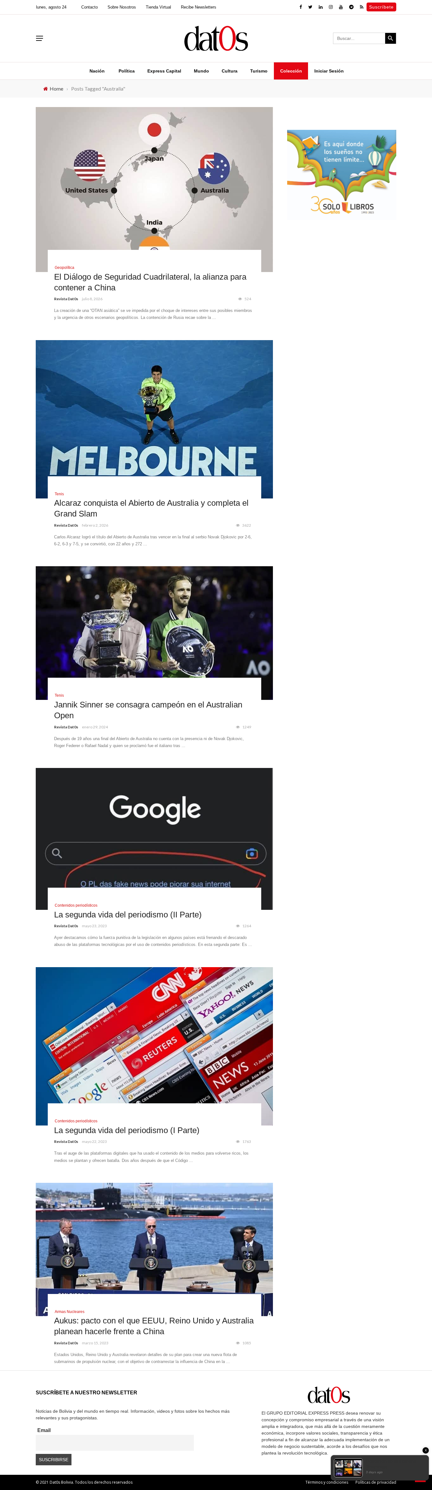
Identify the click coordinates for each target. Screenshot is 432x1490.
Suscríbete (381, 7)
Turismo (259, 70)
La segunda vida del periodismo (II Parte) (128, 914)
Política (127, 70)
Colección (291, 70)
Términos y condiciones (326, 1482)
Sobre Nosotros (122, 7)
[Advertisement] (341, 279)
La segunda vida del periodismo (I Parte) (127, 1130)
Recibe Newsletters (198, 7)
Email (44, 1430)
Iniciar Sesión (329, 70)
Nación (97, 70)
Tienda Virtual (158, 7)
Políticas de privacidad (375, 1482)
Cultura (230, 70)
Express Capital (164, 70)
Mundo (201, 70)
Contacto (89, 7)
